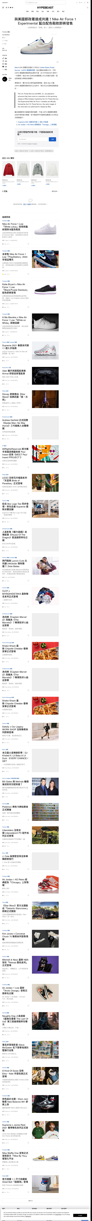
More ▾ (31, 1201)
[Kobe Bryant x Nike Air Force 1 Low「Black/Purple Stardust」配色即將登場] (45, 294)
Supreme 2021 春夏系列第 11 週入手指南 (33, 122)
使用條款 (29, 144)
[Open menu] (3, 7)
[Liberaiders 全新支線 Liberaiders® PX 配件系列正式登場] (45, 836)
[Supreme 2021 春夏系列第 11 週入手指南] (45, 351)
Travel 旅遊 (5, 902)
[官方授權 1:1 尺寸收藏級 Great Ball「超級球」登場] (45, 1184)
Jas (6, 577)
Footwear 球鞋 (6, 32)
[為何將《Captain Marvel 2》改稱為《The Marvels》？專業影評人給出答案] (45, 624)
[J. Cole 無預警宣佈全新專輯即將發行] (45, 861)
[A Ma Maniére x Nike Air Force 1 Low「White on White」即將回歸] (45, 324)
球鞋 (32, 11)
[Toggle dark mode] (87, 7)
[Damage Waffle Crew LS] (23, 169)
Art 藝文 (4, 446)
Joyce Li (7, 240)
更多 (58, 11)
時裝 (27, 11)
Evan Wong (8, 632)
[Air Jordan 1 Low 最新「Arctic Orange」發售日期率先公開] (45, 995)
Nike (10, 78)
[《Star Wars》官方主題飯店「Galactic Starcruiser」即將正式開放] (45, 913)
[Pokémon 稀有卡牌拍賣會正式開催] (45, 812)
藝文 (37, 11)
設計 (43, 11)
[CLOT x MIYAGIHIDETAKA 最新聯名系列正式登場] (45, 597)
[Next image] (55, 47)
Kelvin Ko (7, 1111)
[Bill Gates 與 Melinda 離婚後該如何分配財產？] (45, 787)
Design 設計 (5, 391)
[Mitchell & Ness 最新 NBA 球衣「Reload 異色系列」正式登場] (45, 967)
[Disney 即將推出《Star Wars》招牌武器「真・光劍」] (45, 400)
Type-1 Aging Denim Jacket (36, 182)
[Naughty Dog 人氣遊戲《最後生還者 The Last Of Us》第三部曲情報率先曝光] (45, 1023)
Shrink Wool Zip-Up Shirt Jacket (8, 182)
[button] (4, 44)
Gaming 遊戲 (5, 803)
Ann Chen (7, 658)
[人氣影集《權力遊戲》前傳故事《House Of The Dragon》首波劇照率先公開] (45, 539)
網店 (63, 11)
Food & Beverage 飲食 (8, 642)
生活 (53, 11)
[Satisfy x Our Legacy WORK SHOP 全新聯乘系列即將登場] (45, 733)
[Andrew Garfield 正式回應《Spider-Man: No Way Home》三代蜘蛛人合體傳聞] (45, 428)
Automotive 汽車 (6, 367)
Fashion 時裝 (5, 342)
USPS (32, 151)
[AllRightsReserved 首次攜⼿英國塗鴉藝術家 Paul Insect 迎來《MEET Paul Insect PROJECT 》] (45, 456)
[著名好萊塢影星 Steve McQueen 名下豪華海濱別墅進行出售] (45, 1051)
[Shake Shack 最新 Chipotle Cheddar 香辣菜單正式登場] (45, 652)
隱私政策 (35, 144)
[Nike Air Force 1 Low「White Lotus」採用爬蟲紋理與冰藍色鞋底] (45, 232)
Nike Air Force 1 (24, 151)
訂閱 (52, 139)
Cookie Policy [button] (58, 1214)
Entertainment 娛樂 (7, 417)
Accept (80, 1215)
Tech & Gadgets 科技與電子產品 (10, 778)
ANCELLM (4, 180)
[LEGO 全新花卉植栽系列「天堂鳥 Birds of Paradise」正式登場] (45, 484)
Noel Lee (4, 50)
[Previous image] (18, 47)
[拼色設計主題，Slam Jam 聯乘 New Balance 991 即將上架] (45, 1105)
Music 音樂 (5, 749)
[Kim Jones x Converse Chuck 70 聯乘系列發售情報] (45, 940)
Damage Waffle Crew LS (23, 181)
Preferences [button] (28, 1216)
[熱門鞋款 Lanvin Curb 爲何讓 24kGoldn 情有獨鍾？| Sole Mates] (45, 569)
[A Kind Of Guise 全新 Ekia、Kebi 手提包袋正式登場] (45, 1078)
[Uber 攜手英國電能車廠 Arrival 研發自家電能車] (45, 376)
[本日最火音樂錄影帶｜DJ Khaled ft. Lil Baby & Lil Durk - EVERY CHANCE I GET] (45, 760)
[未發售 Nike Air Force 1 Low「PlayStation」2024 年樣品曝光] (45, 262)
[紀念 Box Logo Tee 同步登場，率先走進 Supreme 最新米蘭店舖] (45, 511)
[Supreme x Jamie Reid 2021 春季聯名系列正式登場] (45, 1132)
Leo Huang (8, 1188)
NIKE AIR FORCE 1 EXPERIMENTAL (44, 151)
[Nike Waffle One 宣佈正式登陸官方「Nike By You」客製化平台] (45, 1159)
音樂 (48, 11)
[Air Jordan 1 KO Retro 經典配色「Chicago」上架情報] (45, 886)
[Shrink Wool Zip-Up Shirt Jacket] (8, 169)
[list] (37, 47)
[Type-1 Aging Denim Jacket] (37, 169)
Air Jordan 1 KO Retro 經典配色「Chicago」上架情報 (37, 124)
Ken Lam (7, 380)
